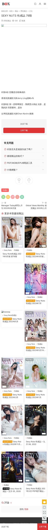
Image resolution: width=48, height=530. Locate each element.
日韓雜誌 (29, 454)
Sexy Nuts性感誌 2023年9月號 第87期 (35, 255)
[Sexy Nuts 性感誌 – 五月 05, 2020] (12, 467)
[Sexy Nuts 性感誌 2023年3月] (12, 373)
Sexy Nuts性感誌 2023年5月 (12, 320)
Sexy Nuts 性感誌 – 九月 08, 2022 (35, 442)
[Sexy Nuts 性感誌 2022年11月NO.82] (12, 420)
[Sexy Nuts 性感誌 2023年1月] (36, 373)
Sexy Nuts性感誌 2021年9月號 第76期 (12, 255)
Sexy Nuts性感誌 (10, 315)
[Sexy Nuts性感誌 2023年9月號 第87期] (36, 232)
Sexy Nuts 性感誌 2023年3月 (12, 395)
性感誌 (5, 190)
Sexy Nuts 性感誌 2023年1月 (35, 395)
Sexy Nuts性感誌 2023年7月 (35, 302)
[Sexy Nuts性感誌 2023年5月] (12, 312)
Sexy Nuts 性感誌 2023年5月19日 (35, 349)
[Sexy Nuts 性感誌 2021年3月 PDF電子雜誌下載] (36, 467)
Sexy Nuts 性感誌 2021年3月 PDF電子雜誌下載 (35, 489)
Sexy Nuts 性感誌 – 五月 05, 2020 (12, 489)
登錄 (26, 509)
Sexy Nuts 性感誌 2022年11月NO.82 (12, 443)
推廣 (23, 21)
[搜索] (35, 3)
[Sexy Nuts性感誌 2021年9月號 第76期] (12, 232)
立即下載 (24, 130)
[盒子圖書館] (6, 4)
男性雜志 (7, 21)
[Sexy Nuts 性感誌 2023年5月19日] (36, 326)
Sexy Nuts (8, 250)
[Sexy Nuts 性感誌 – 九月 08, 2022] (36, 420)
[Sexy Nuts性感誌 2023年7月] (36, 279)
